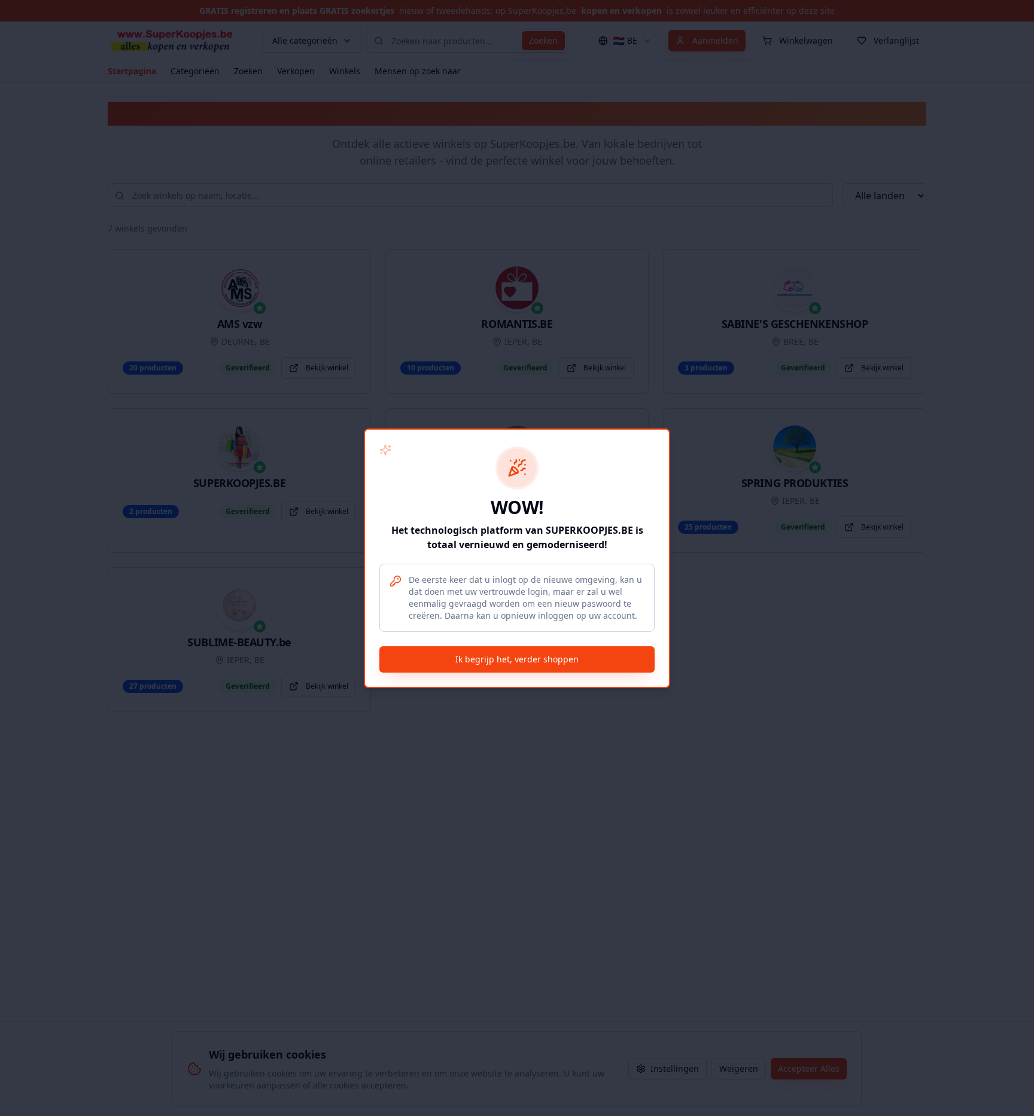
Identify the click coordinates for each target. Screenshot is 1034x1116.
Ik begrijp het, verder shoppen (517, 659)
